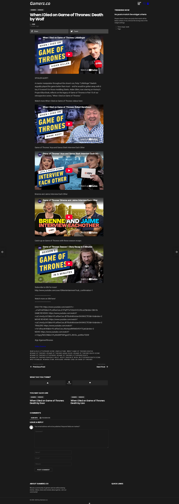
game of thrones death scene (87, 353)
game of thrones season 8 (42, 357)
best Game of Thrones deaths (80, 351)
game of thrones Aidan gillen (60, 353)
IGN (76, 357)
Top (139, 3)
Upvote (48, 382)
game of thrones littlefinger (43, 355)
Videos (40, 397)
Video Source (40, 346)
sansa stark (49, 359)
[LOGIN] (148, 3)
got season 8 (67, 357)
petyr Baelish (36, 359)
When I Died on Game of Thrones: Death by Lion (88, 402)
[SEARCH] (144, 3)
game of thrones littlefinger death (73, 355)
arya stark (61, 351)
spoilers (60, 359)
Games (33, 397)
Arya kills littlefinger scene (43, 351)
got (57, 357)
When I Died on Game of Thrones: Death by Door (47, 402)
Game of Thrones (38, 353)
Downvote (90, 382)
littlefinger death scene (90, 357)
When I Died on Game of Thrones (79, 359)
